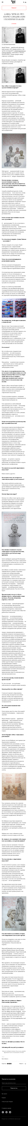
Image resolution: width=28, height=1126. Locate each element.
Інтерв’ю (14, 23)
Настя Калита (5, 1058)
